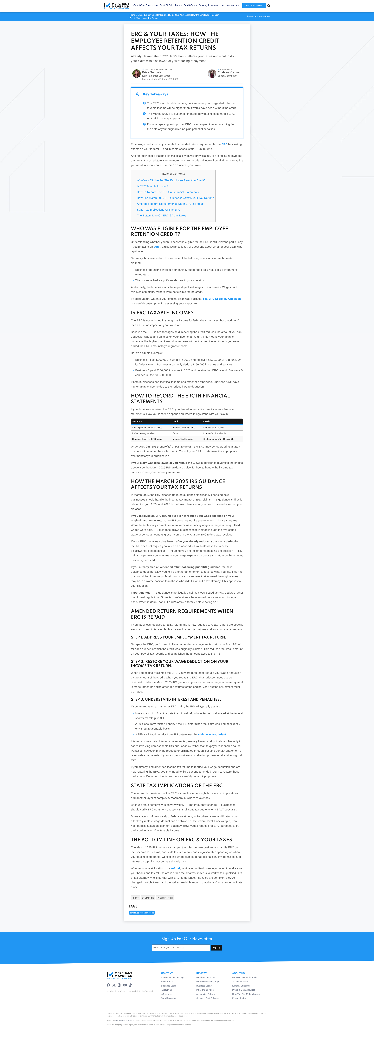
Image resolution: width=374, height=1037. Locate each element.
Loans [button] (178, 5)
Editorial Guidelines (241, 985)
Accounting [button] (228, 5)
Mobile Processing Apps (207, 981)
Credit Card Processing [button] (145, 5)
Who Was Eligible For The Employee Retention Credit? (171, 180)
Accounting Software (206, 994)
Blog (140, 15)
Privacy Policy (239, 998)
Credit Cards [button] (190, 5)
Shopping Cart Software (207, 998)
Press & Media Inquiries (243, 990)
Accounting (166, 990)
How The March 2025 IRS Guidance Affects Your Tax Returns (175, 197)
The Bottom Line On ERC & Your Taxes (161, 215)
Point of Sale (167, 981)
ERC (224, 144)
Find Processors (254, 5)
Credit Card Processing (172, 977)
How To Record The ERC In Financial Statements (168, 192)
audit (157, 246)
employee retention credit (142, 913)
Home (132, 15)
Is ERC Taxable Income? (152, 186)
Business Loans (168, 985)
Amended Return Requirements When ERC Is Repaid (170, 203)
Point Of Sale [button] (166, 5)
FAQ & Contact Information (245, 977)
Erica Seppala (151, 72)
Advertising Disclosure (125, 1020)
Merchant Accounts (205, 977)
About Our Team (240, 981)
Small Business (168, 998)
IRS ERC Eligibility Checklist (222, 298)
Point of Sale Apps (205, 990)
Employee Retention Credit (157, 15)
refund (175, 868)
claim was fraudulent (212, 734)
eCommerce (167, 994)
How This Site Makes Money (246, 994)
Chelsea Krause (228, 72)
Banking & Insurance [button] (209, 5)
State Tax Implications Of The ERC (158, 209)
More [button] (238, 5)
